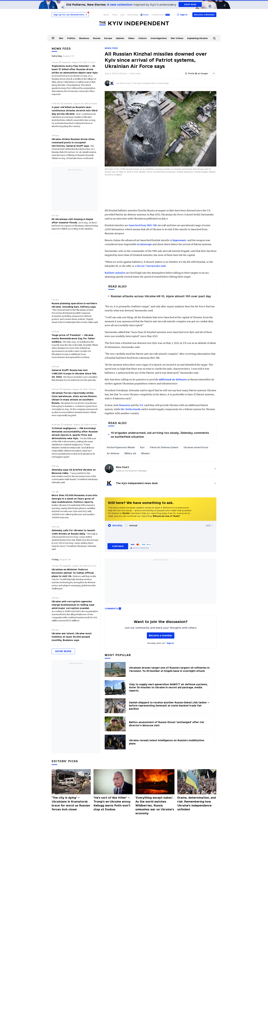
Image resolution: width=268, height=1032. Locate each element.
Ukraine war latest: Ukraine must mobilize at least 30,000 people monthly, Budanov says (72, 636)
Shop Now (190, 4)
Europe (108, 38)
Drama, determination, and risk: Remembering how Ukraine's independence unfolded (196, 803)
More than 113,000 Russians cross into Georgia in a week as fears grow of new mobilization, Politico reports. (74, 498)
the (123, 409)
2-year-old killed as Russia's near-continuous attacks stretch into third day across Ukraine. (74, 110)
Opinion (120, 38)
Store (146, 15)
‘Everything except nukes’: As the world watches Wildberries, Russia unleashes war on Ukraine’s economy (154, 805)
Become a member (160, 635)
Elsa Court (122, 467)
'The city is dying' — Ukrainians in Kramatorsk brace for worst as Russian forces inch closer (71, 803)
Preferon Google (198, 73)
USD (208, 525)
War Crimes (177, 38)
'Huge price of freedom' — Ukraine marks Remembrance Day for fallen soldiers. (73, 338)
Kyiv (142, 447)
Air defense (113, 453)
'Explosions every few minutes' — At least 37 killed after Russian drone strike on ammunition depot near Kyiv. (75, 69)
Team (114, 15)
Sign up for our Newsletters (70, 14)
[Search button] (214, 38)
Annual (133, 525)
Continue (118, 546)
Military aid (130, 453)
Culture (142, 38)
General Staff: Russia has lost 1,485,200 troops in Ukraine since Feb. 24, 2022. (74, 373)
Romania (124, 405)
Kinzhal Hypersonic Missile (121, 447)
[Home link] (134, 23)
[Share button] (213, 73)
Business (84, 38)
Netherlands (132, 409)
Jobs (122, 15)
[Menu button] (53, 38)
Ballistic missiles (115, 272)
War (61, 38)
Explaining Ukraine (197, 38)
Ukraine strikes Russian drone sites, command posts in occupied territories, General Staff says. (73, 142)
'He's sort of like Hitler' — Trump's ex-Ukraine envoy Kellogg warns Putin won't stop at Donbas (112, 803)
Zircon (140, 266)
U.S (141, 405)
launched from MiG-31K (143, 225)
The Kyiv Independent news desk (150, 83)
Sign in (170, 643)
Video (131, 38)
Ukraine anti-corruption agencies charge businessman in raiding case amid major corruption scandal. (73, 604)
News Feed (111, 48)
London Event (158, 15)
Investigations (159, 38)
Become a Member (204, 14)
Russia (96, 38)
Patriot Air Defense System (164, 447)
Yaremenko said (156, 266)
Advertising (132, 15)
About (106, 15)
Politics (71, 38)
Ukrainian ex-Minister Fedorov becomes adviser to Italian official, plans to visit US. (73, 572)
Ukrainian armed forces (196, 447)
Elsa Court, (126, 83)
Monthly (117, 525)
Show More (63, 651)
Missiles (145, 453)
